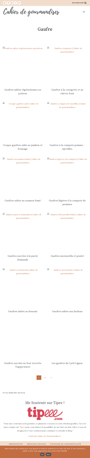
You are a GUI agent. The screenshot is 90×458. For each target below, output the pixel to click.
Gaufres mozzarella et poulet (67, 256)
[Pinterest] (11, 3)
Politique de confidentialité (65, 444)
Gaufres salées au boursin (22, 311)
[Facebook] (8, 3)
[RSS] (15, 3)
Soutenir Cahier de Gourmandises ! (45, 436)
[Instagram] (4, 3)
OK (42, 454)
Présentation (16, 444)
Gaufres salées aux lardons (67, 311)
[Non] (87, 452)
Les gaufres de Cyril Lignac (67, 363)
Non (48, 454)
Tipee (22, 427)
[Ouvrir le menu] (83, 12)
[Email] (19, 3)
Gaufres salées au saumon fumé (23, 200)
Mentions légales (36, 444)
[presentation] (23, 66)
